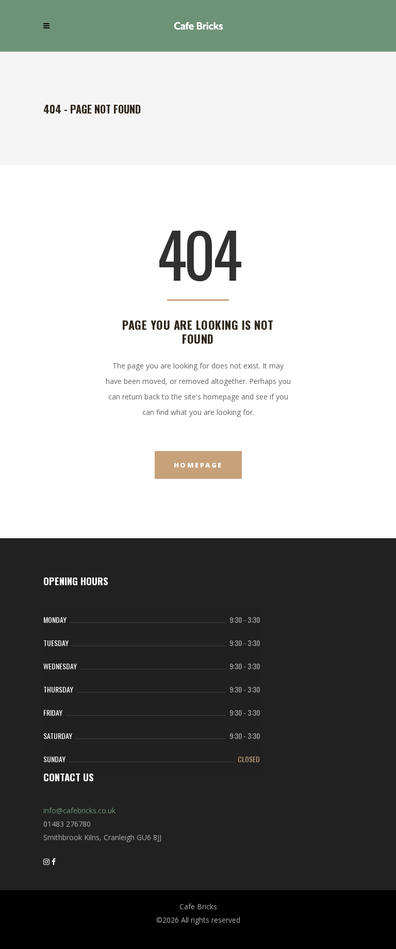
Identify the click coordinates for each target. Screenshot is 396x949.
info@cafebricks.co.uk (79, 810)
